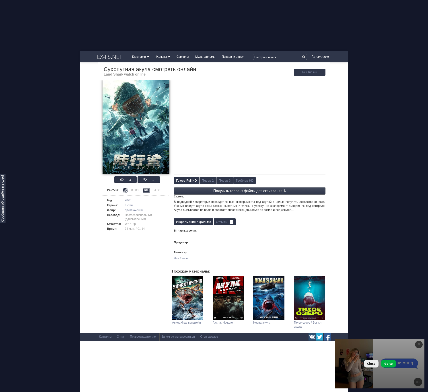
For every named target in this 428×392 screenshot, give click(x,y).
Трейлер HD (244, 180)
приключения (134, 210)
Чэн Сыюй (181, 258)
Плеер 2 (208, 180)
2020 (128, 200)
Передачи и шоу (233, 56)
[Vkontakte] (312, 337)
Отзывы (224, 222)
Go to (388, 363)
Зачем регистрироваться (178, 336)
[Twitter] (319, 337)
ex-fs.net (109, 56)
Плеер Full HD (186, 180)
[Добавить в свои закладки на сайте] (309, 74)
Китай (129, 205)
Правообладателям (143, 336)
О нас (121, 336)
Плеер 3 (225, 180)
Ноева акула (261, 322)
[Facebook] (327, 337)
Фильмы (162, 56)
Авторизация (320, 56)
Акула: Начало (223, 322)
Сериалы (183, 56)
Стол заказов (209, 336)
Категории (139, 56)
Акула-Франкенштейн (186, 322)
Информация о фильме (193, 222)
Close (371, 363)
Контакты (105, 336)
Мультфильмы (205, 56)
